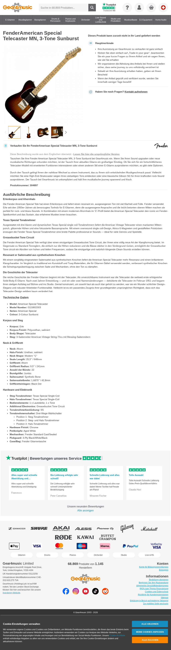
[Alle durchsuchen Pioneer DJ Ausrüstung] (108, 528)
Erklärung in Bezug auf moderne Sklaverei (149, 600)
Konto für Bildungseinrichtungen (153, 567)
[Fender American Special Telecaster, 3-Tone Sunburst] (57, 132)
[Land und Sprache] (163, 7)
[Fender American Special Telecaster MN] (43, 132)
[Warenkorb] (151, 7)
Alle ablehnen (149, 624)
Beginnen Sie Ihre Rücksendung (153, 582)
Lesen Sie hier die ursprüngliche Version (96, 154)
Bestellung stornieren (158, 579)
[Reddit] (105, 593)
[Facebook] (66, 593)
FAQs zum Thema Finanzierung (154, 588)
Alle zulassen (150, 640)
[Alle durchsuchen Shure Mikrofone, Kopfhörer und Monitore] (41, 528)
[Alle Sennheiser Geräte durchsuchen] (19, 528)
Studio (124, 555)
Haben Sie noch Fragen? (121, 91)
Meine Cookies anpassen (150, 632)
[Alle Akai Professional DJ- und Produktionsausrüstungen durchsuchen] (63, 528)
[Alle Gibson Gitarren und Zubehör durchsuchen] (130, 528)
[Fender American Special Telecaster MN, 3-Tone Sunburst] (43, 85)
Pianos (73, 555)
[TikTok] (95, 593)
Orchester (98, 555)
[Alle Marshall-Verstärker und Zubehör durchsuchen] (152, 528)
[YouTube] (85, 593)
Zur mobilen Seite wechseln (155, 603)
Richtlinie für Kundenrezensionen (153, 594)
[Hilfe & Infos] (127, 7)
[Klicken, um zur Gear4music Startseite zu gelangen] (17, 7)
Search (92, 7)
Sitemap (164, 597)
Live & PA (149, 555)
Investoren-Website (11, 593)
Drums (47, 555)
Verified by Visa (156, 546)
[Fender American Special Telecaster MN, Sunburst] (29, 132)
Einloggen (163, 570)
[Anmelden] (139, 7)
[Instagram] (75, 593)
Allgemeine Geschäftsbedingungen (152, 585)
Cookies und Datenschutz (156, 591)
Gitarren (21, 555)
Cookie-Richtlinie (117, 635)
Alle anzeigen (85, 510)
